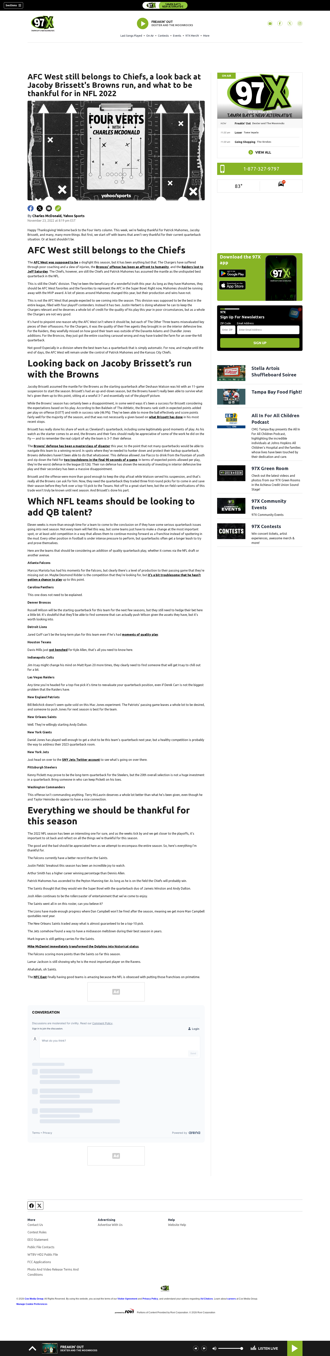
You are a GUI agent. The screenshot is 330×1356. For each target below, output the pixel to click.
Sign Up (259, 343)
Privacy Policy (150, 1298)
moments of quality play (140, 634)
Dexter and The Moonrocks (172, 25)
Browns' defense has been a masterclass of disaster (72, 446)
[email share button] (49, 208)
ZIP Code (225, 323)
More (206, 35)
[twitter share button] (40, 208)
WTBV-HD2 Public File (43, 1254)
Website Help (177, 1224)
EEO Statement (38, 1239)
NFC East (40, 977)
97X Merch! (192, 35)
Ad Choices (206, 1298)
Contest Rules (37, 1232)
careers (231, 1298)
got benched (58, 649)
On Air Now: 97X (260, 112)
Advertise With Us (110, 1224)
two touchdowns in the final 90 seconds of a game (100, 459)
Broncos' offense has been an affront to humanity (132, 267)
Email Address (245, 323)
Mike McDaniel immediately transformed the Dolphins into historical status (83, 946)
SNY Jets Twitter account (81, 759)
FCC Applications (39, 1262)
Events (177, 35)
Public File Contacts (41, 1247)
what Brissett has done (166, 417)
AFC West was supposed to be (56, 262)
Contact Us (35, 1224)
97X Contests (266, 526)
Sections (11, 5)
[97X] (165, 5)
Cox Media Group (34, 1298)
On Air (150, 35)
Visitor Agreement (127, 1298)
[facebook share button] (31, 208)
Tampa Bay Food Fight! (277, 392)
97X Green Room (270, 468)
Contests (163, 35)
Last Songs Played (131, 35)
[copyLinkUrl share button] (58, 208)
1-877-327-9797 (261, 169)
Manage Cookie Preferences (31, 1304)
